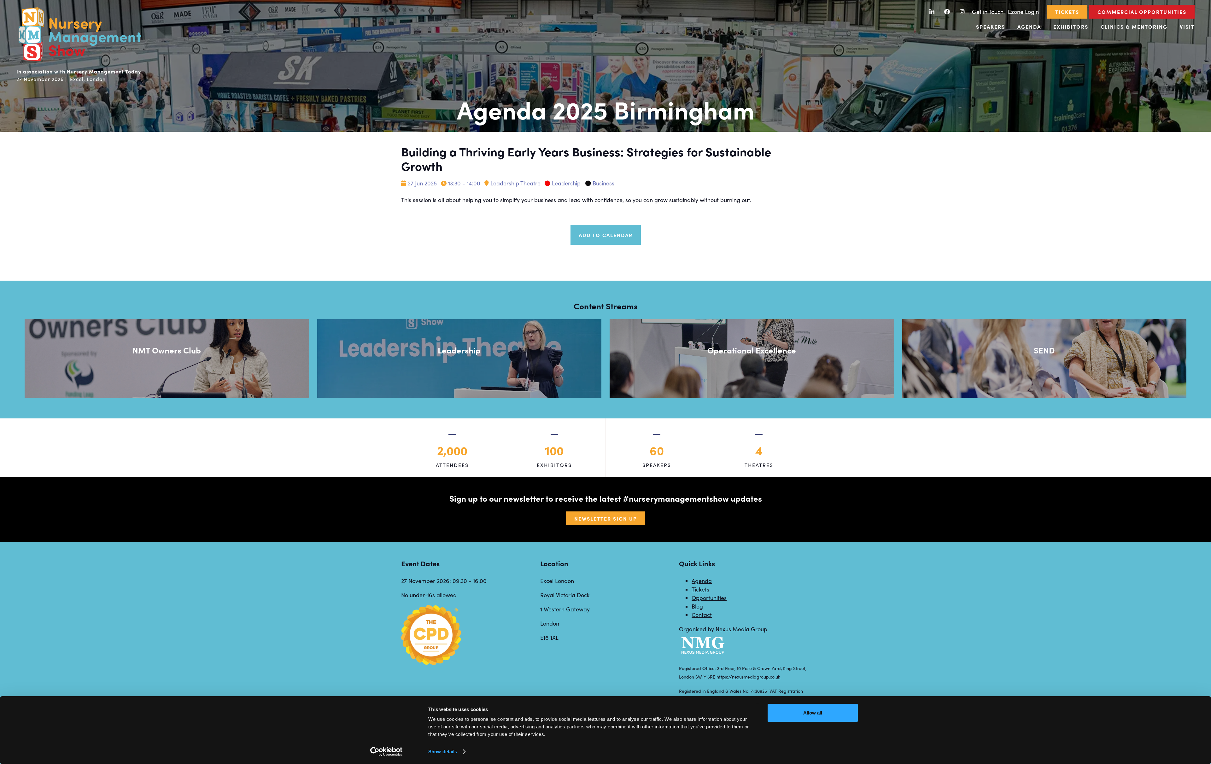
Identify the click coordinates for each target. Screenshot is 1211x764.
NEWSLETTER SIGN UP (605, 518)
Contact (702, 615)
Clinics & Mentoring (1134, 26)
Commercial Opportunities (1141, 11)
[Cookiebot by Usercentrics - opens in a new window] (386, 751)
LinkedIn (932, 12)
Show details (442, 751)
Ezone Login (1023, 11)
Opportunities (709, 598)
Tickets (1067, 11)
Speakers (990, 26)
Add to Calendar (606, 234)
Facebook (947, 12)
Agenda (1029, 26)
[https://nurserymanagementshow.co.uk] (79, 60)
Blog (697, 606)
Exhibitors (1070, 26)
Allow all (812, 712)
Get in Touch (987, 11)
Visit (1187, 26)
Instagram (962, 12)
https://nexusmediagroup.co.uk (748, 677)
